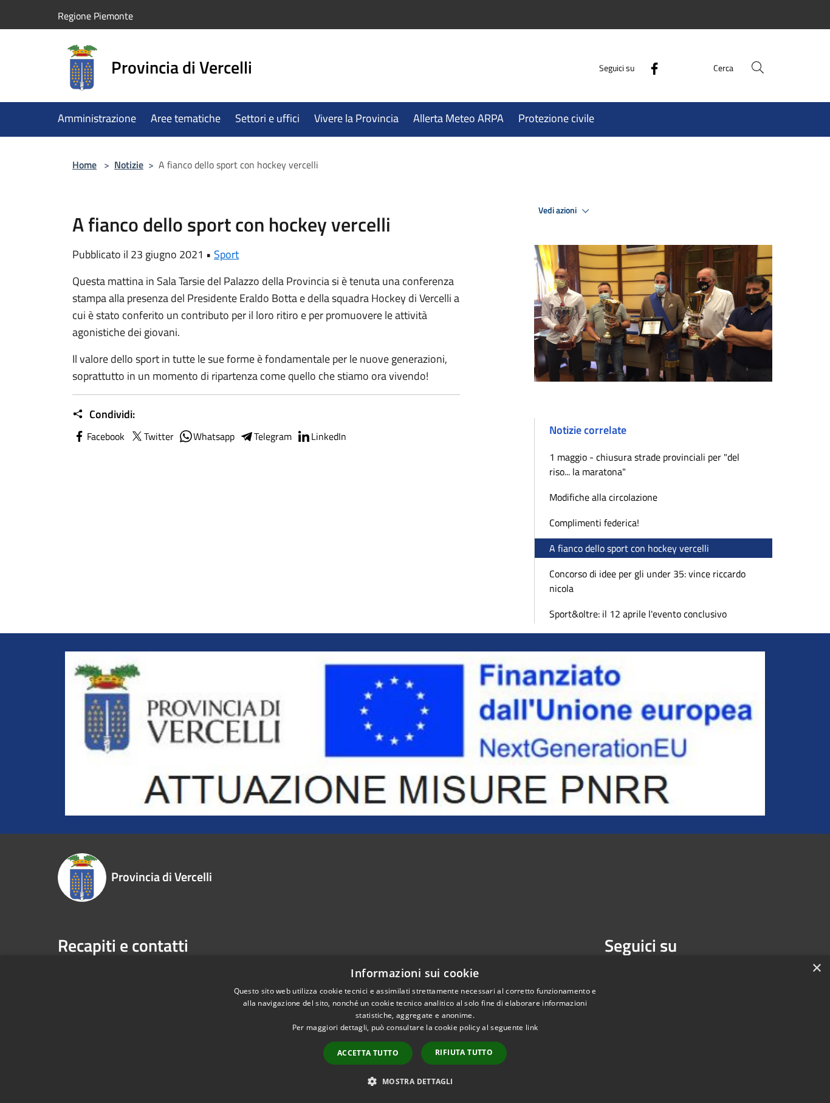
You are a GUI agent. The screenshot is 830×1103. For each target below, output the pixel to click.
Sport (226, 254)
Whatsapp (214, 436)
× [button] (816, 968)
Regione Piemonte (95, 16)
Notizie (128, 164)
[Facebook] (649, 67)
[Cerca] (757, 67)
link (532, 1027)
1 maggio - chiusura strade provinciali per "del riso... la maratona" (644, 464)
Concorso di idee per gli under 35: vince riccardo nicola (647, 581)
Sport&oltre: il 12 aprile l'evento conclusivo (638, 613)
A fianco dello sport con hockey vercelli (629, 548)
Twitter (159, 436)
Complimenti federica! (594, 522)
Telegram (273, 436)
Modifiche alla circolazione (603, 497)
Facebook (106, 436)
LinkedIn (328, 436)
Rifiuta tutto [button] (464, 1052)
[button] (415, 1081)
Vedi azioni (558, 210)
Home (84, 164)
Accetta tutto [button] (368, 1053)
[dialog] (415, 1029)
